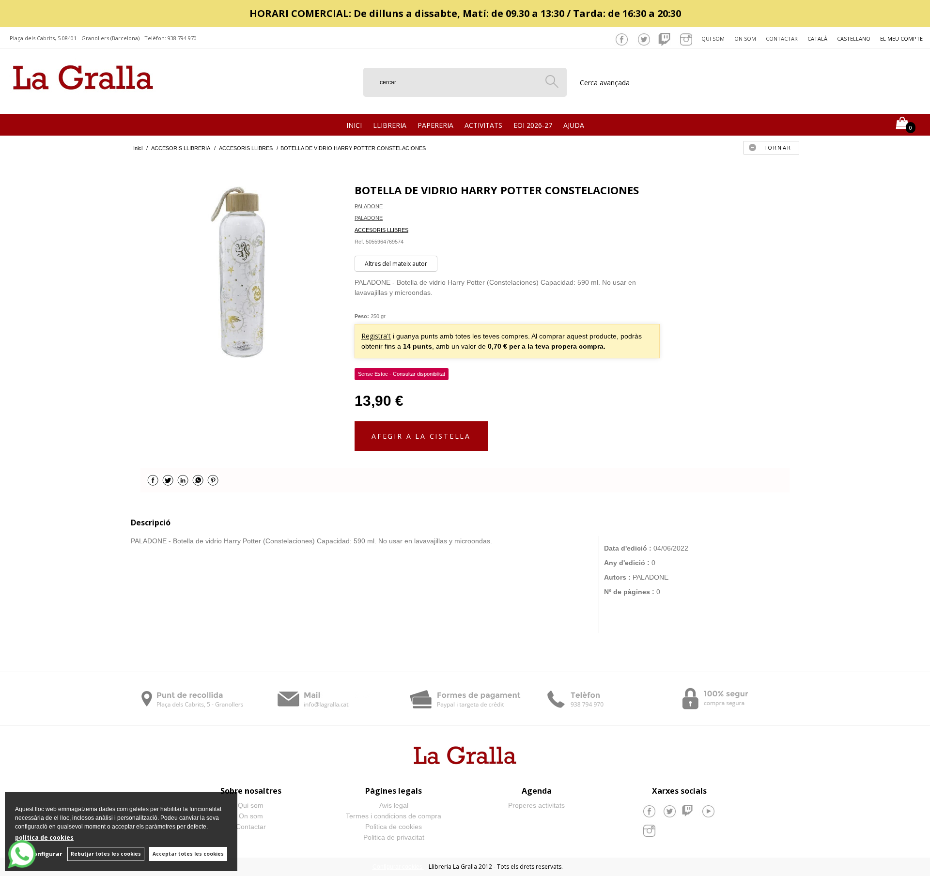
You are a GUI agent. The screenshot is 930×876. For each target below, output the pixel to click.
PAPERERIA (435, 125)
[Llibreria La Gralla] (83, 102)
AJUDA (573, 125)
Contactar (782, 38)
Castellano (853, 38)
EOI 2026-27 (532, 125)
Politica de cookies (393, 826)
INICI (354, 125)
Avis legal (393, 805)
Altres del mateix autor (396, 264)
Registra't (376, 335)
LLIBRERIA (389, 125)
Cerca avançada (605, 82)
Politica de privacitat (393, 837)
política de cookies (44, 837)
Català (817, 38)
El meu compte (901, 38)
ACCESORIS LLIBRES (381, 230)
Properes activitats (536, 805)
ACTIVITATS (483, 125)
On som (745, 38)
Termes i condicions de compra (393, 816)
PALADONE (369, 206)
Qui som (713, 38)
